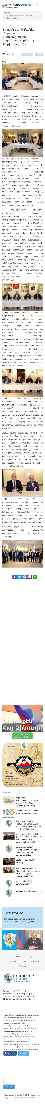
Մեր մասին (17, 957)
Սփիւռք (6, 13)
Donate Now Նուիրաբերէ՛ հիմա (22, 735)
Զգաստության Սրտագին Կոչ (29, 891)
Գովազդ (22, 966)
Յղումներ (12, 961)
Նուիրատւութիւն (29, 961)
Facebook (10, 1053)
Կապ (30, 957)
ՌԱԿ (39, 54)
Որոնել (10, 1086)
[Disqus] (22, 615)
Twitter (24, 1053)
